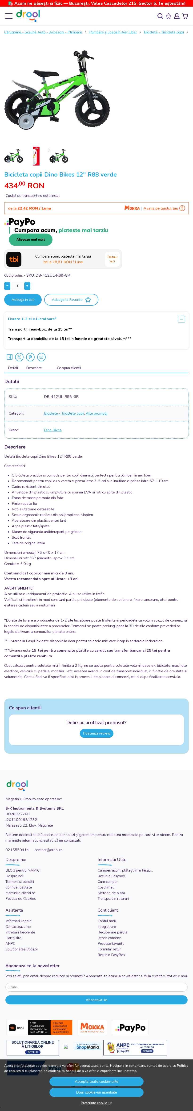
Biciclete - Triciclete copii (164, 32)
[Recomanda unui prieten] (41, 357)
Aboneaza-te (96, 999)
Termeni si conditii (19, 881)
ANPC (10, 943)
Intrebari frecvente (20, 932)
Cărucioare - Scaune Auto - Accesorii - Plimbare (43, 32)
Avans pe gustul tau (161, 208)
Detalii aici (112, 259)
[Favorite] (168, 16)
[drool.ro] (28, 16)
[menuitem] (13, 156)
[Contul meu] (177, 16)
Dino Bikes (53, 430)
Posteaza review (96, 733)
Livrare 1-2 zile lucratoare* (32, 319)
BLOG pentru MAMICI (22, 870)
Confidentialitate (18, 887)
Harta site (13, 938)
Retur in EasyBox (111, 955)
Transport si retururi (113, 898)
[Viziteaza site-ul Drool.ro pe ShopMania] (88, 1046)
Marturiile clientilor (20, 893)
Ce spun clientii (69, 368)
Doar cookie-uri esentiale (96, 1092)
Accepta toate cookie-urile (96, 1081)
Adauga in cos (23, 299)
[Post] (19, 357)
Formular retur (109, 949)
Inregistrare (107, 926)
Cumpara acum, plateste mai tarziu (63, 259)
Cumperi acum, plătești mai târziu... (125, 870)
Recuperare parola (112, 932)
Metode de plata (111, 893)
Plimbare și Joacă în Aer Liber (113, 32)
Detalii (13, 368)
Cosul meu (106, 887)
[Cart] (185, 16)
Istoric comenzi (109, 938)
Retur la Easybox (111, 876)
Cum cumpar (108, 881)
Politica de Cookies (20, 898)
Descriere (34, 368)
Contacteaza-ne (18, 926)
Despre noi (14, 876)
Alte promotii (96, 413)
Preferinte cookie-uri (96, 1102)
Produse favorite (111, 943)
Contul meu (107, 921)
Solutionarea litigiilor (21, 949)
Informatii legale (18, 921)
